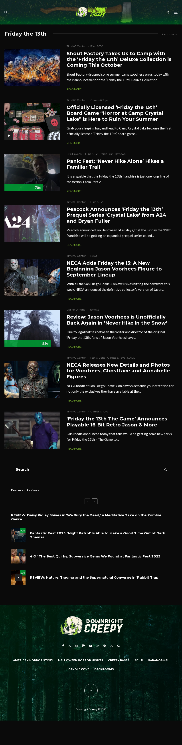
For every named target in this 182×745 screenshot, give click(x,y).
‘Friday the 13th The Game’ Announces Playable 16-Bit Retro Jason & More (117, 422)
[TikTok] (97, 645)
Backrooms (104, 669)
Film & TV (96, 46)
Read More (74, 89)
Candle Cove (78, 669)
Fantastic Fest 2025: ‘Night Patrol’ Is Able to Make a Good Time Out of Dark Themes (97, 535)
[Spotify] (104, 645)
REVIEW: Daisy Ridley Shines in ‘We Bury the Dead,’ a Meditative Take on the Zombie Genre (86, 517)
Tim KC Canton (77, 46)
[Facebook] (63, 645)
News (93, 255)
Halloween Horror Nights (80, 660)
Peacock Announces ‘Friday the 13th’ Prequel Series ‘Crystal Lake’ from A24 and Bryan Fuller (116, 215)
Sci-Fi (139, 660)
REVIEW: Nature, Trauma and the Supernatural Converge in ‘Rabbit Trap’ (94, 577)
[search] (165, 469)
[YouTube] (90, 645)
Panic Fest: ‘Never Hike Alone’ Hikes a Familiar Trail (115, 164)
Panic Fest (106, 153)
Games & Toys (99, 100)
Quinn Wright (76, 309)
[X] (69, 645)
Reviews (120, 153)
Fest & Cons (97, 357)
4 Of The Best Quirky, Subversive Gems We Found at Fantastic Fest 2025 (95, 556)
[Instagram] (76, 645)
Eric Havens (74, 153)
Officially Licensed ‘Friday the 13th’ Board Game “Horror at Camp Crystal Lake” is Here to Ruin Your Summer (115, 113)
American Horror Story (33, 660)
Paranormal (158, 660)
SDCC (131, 357)
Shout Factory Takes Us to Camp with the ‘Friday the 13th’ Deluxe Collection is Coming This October (119, 59)
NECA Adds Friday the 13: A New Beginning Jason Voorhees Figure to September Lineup (114, 269)
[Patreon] (83, 645)
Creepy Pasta (119, 660)
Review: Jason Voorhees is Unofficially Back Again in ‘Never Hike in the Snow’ (117, 320)
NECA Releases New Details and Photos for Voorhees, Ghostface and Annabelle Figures (118, 371)
